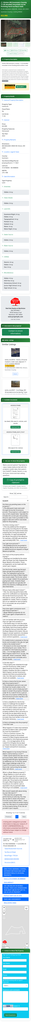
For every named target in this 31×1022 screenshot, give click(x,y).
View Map (24, 50)
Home (7, 50)
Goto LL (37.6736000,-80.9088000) (14, 879)
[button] (27, 31)
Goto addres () (8, 882)
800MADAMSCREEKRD (12, 859)
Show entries (15, 493)
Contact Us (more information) (16, 332)
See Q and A (20, 87)
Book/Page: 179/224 (11, 856)
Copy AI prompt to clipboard (16, 481)
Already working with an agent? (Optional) (13, 981)
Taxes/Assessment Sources (13, 849)
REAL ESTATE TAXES (10, 903)
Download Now (15, 427)
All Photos (15, 50)
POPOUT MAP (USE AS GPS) (13, 896)
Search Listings (13, 53)
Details (15, 374)
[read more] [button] (23, 540)
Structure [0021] (10, 862)
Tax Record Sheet (10, 852)
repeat (15, 1006)
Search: (6, 497)
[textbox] (15, 985)
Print (22, 53)
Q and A (5, 501)
